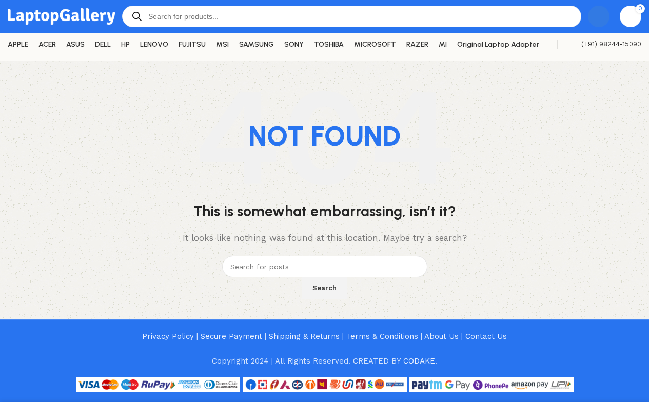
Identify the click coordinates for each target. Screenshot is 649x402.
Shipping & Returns (304, 336)
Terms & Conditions (382, 336)
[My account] (599, 16)
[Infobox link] (604, 44)
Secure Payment (231, 336)
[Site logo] (61, 16)
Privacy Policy (168, 336)
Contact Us (486, 336)
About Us (441, 336)
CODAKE (419, 361)
